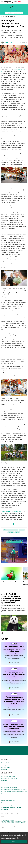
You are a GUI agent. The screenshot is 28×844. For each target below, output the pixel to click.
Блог (3, 827)
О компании (8, 826)
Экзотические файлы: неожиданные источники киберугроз (14, 649)
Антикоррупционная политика (8, 821)
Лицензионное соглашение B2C (21, 821)
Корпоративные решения (8, 797)
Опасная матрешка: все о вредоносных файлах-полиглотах (14, 726)
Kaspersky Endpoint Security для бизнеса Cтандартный (13, 789)
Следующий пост (7, 590)
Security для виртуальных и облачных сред (11, 807)
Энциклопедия (23, 831)
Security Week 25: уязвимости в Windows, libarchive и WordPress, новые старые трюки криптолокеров (11, 598)
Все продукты (4, 780)
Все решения (4, 769)
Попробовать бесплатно (14, 13)
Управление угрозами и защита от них (10, 802)
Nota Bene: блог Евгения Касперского (13, 831)
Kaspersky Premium (5, 767)
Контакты (3, 826)
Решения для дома (6, 759)
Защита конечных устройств (8, 805)
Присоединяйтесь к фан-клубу (11, 511)
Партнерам (14, 826)
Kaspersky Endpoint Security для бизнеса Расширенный (14, 791)
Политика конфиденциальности (8, 820)
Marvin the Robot (8, 42)
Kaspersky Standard (5, 762)
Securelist (3, 831)
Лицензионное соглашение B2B (8, 822)
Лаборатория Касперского (9, 16)
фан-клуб (10, 532)
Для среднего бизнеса (7, 783)
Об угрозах (19, 826)
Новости (23, 826)
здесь (18, 838)
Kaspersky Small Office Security (8, 776)
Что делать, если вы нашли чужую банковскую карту (14, 674)
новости (22, 529)
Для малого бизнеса (6, 772)
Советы (15, 643)
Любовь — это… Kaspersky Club (9, 581)
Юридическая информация (20, 822)
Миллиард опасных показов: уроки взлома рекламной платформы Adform (14, 700)
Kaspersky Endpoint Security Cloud (9, 778)
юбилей (17, 532)
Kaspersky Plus (4, 765)
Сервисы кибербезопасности (8, 800)
